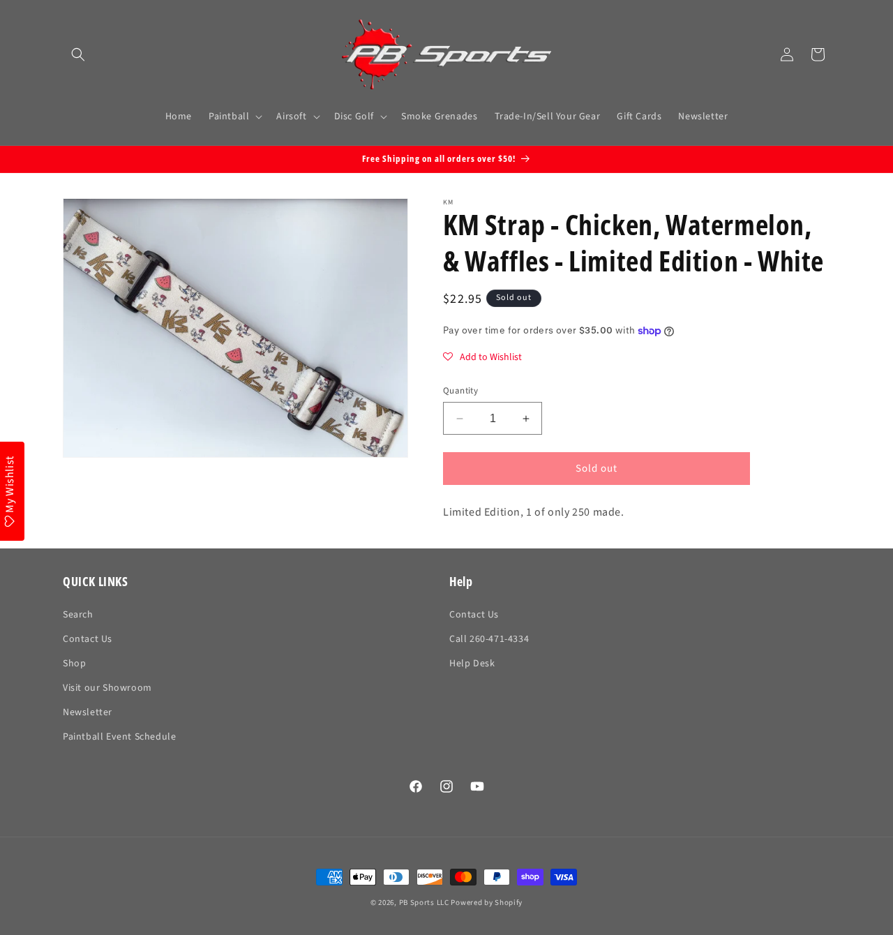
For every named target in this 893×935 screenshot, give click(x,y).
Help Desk (472, 664)
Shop (74, 664)
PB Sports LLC (424, 902)
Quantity (460, 390)
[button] (78, 54)
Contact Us (87, 639)
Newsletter (87, 712)
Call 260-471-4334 (489, 639)
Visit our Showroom (107, 688)
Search (78, 615)
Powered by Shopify (487, 902)
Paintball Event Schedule (119, 737)
